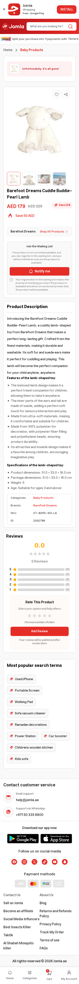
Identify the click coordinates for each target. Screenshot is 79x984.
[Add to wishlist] (56, 94)
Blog (43, 903)
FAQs (44, 948)
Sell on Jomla (13, 903)
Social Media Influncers (21, 919)
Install (66, 9)
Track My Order (52, 932)
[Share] (66, 94)
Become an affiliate (18, 911)
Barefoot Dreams (45, 505)
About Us (46, 895)
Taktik (8, 935)
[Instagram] (24, 862)
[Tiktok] (45, 862)
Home (7, 50)
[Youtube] (55, 862)
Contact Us (11, 895)
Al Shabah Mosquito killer (18, 946)
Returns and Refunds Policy (55, 914)
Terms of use (49, 940)
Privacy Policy (50, 924)
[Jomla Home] (13, 26)
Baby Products (43, 497)
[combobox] (48, 26)
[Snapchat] (65, 862)
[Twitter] (34, 862)
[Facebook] (14, 862)
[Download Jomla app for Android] (23, 838)
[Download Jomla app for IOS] (56, 838)
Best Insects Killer (17, 927)
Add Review (39, 631)
